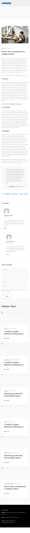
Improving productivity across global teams (13, 394)
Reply (5, 228)
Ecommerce (15, 194)
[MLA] (6, 3)
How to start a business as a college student (15, 487)
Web (26, 194)
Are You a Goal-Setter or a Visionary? (13, 104)
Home (3, 14)
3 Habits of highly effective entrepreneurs (14, 332)
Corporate (6, 359)
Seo (21, 194)
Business (3, 48)
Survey (10, 359)
